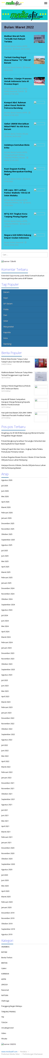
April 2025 (5, 566)
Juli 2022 (4, 745)
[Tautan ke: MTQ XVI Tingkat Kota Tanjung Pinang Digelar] (39, 216)
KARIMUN (5, 973)
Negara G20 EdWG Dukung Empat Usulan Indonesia (17, 236)
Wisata (25, 134)
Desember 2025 (7, 523)
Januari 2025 (6, 583)
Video (3, 1033)
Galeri (24, 88)
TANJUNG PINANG (11, 157)
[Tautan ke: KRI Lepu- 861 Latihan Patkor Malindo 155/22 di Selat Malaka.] (39, 192)
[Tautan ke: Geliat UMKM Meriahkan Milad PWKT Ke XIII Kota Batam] (39, 126)
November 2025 (7, 529)
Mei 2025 (5, 561)
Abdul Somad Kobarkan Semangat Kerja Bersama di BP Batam (22, 277)
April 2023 (5, 696)
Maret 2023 (5, 702)
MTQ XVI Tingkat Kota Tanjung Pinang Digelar (16, 215)
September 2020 (8, 864)
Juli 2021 (4, 810)
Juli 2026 (4, 485)
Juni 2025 (5, 556)
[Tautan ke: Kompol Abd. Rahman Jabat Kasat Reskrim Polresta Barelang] (39, 105)
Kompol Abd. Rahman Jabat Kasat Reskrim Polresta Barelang (15, 105)
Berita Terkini (16, 46)
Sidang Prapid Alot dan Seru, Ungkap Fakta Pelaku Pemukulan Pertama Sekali (22, 450)
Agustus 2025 (6, 545)
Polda (5, 309)
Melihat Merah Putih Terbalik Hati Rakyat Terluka (14, 39)
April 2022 (5, 761)
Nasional (8, 49)
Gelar (5, 321)
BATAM (7, 46)
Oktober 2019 (6, 923)
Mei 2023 (5, 691)
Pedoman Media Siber (10, 1054)
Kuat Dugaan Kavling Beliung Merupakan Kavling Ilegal (18, 171)
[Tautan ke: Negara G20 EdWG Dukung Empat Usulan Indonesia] (39, 237)
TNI (20, 202)
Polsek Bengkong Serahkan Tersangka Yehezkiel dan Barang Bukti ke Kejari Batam (23, 442)
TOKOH (21, 91)
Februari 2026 (7, 512)
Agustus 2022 (6, 739)
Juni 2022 (5, 750)
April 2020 (5, 891)
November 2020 (7, 853)
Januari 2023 (6, 712)
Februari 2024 (7, 642)
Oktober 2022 (6, 729)
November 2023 (7, 658)
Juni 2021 (5, 815)
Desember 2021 (7, 783)
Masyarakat (8, 326)
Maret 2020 (5, 896)
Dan (5, 315)
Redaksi (23, 1051)
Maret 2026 (5, 507)
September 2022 (8, 734)
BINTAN (4, 963)
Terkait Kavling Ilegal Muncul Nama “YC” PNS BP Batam (17, 60)
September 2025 (8, 539)
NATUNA (4, 995)
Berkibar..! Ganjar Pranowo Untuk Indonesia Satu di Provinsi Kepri (18, 81)
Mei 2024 (5, 626)
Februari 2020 (7, 902)
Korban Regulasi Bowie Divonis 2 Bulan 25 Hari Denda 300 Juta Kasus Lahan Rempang (23, 458)
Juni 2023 (5, 685)
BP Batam (8, 303)
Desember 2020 (7, 848)
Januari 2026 (6, 518)
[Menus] (46, 3)
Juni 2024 (5, 620)
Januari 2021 (6, 842)
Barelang (7, 344)
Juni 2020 (5, 880)
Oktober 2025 (6, 534)
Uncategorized (7, 1028)
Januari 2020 (6, 907)
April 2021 (5, 826)
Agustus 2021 (6, 804)
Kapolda (7, 332)
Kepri (5, 298)
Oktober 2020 (6, 858)
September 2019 (8, 929)
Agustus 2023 (6, 675)
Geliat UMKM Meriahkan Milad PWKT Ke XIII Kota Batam (16, 126)
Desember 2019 (7, 913)
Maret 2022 (5, 767)
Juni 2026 (5, 491)
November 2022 (7, 723)
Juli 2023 (4, 680)
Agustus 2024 (6, 610)
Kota (5, 338)
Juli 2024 (4, 615)
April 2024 (5, 631)
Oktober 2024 (6, 599)
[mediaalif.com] (12, 3)
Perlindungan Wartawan (33, 1054)
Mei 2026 (5, 496)
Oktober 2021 (6, 794)
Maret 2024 (5, 637)
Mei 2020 (5, 886)
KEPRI (24, 46)
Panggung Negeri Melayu (14, 155)
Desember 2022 (7, 718)
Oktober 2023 (6, 664)
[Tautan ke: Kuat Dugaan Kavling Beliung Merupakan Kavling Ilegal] (39, 171)
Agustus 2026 (6, 480)
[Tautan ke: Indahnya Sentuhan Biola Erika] (39, 147)
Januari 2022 (6, 777)
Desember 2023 (7, 653)
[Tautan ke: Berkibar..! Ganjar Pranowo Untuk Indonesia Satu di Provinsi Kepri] (39, 81)
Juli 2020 (4, 875)
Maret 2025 (5, 572)
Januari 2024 (6, 648)
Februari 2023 (7, 707)
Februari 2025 (7, 577)
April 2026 (5, 502)
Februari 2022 (7, 772)
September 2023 (8, 669)
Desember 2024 (7, 588)
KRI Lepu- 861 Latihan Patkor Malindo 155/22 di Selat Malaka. (17, 193)
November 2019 (7, 918)
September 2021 (8, 799)
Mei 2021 (5, 821)
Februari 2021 (7, 837)
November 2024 (7, 594)
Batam (6, 292)
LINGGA (4, 984)
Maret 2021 (5, 831)
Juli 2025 (4, 550)
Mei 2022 (5, 756)
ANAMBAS (5, 946)
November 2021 (7, 788)
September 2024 (8, 604)
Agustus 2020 (6, 869)
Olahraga (5, 1001)
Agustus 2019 (6, 934)
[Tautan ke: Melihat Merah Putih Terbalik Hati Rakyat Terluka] (39, 38)
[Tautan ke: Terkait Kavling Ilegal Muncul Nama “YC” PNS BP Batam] (39, 60)
